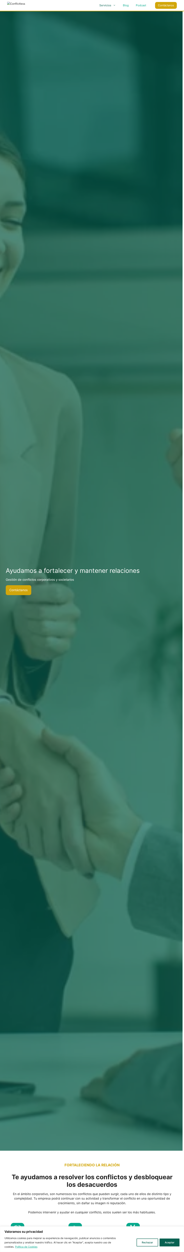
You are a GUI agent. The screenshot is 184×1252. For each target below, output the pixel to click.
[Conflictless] (26, 5)
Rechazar (147, 1242)
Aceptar (169, 1242)
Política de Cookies (26, 1246)
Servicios (105, 5)
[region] (92, 1239)
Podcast (141, 5)
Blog (126, 5)
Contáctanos (166, 5)
